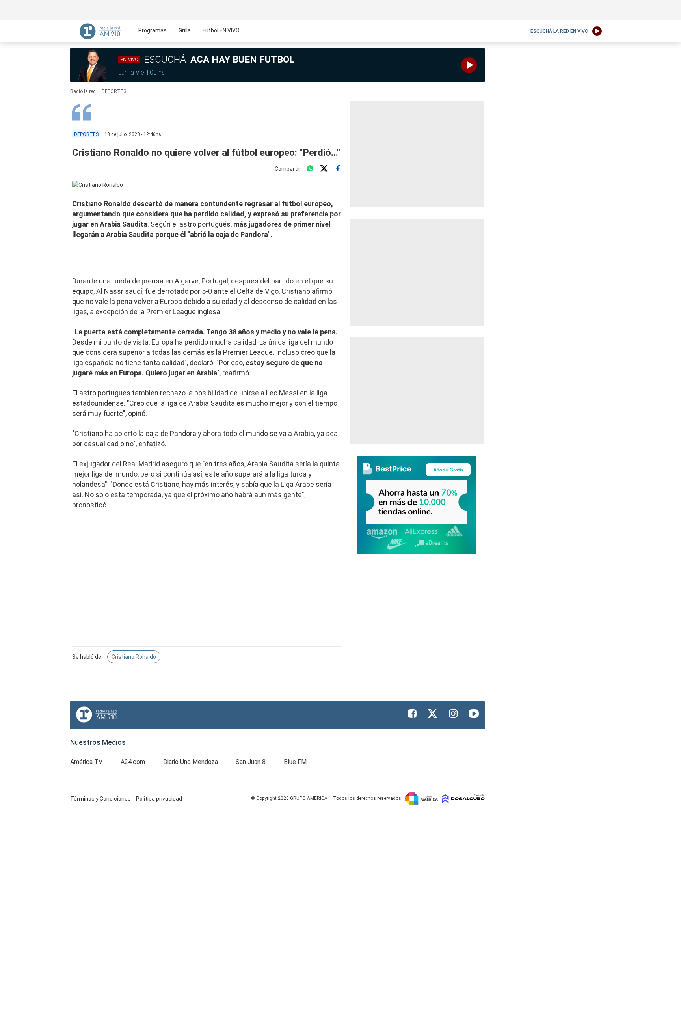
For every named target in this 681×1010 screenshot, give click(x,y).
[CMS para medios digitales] (463, 798)
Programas (152, 30)
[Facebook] (338, 169)
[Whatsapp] (310, 169)
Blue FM (295, 762)
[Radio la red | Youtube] (474, 713)
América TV (86, 762)
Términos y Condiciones (101, 799)
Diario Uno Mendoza (190, 762)
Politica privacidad (159, 799)
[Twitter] (324, 169)
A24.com (133, 762)
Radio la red (83, 91)
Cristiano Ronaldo (134, 657)
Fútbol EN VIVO (221, 30)
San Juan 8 (251, 762)
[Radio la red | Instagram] (453, 713)
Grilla (185, 30)
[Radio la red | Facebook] (412, 713)
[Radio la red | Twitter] (433, 713)
